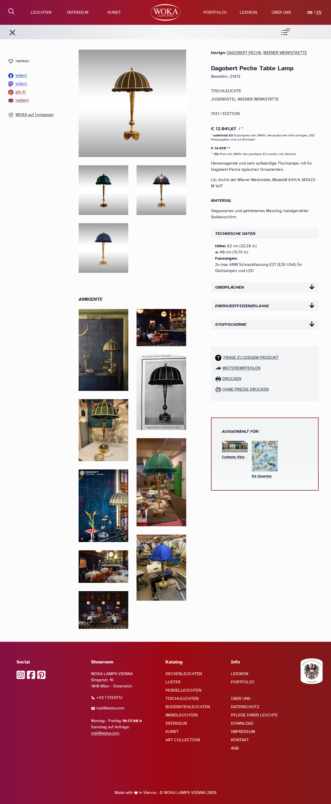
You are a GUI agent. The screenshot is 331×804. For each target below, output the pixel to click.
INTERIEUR (77, 12)
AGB (235, 748)
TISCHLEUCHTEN (182, 698)
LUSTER (173, 682)
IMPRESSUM (243, 731)
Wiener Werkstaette (285, 52)
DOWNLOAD (242, 723)
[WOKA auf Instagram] (21, 675)
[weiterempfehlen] (218, 368)
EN (318, 12)
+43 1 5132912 (108, 697)
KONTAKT (240, 740)
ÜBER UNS (281, 12)
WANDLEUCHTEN (182, 715)
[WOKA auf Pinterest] (41, 675)
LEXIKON (248, 12)
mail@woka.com (109, 708)
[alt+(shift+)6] (12, 32)
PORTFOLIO (215, 12)
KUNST (114, 12)
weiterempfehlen (241, 368)
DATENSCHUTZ (245, 706)
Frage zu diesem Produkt (251, 357)
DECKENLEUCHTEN (184, 673)
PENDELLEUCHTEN (183, 690)
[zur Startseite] (165, 12)
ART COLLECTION (183, 740)
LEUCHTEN (41, 12)
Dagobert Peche (244, 52)
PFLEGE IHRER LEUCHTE (254, 715)
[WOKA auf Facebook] (31, 675)
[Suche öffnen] (11, 11)
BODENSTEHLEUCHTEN (188, 706)
